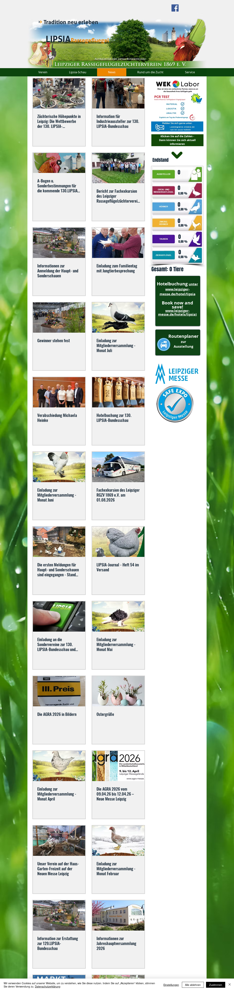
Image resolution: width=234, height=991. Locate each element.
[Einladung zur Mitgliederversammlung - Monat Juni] (59, 467)
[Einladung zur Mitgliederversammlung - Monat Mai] (118, 616)
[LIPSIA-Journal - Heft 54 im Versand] (118, 542)
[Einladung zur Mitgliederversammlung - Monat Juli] (118, 317)
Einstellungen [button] (171, 985)
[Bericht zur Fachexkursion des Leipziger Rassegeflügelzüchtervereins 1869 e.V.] (118, 168)
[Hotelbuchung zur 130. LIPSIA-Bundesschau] (118, 392)
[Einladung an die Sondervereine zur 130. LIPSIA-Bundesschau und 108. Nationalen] (59, 616)
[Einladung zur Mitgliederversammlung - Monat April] (59, 766)
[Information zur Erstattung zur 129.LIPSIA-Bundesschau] (59, 915)
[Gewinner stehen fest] (59, 317)
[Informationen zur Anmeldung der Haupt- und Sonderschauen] (59, 243)
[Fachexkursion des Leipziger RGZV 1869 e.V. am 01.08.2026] (118, 467)
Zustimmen (215, 985)
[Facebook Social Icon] (175, 8)
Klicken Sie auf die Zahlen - (177, 136)
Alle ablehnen (193, 985)
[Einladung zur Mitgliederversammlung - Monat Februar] (118, 841)
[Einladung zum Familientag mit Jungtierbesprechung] (118, 243)
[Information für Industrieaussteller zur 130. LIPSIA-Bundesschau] (118, 93)
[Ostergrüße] (118, 691)
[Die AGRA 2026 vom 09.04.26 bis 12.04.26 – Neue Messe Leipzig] (118, 766)
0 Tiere (177, 269)
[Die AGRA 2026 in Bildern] (59, 691)
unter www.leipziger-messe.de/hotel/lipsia (179, 289)
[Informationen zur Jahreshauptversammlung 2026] (118, 915)
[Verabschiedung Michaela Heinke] (59, 392)
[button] (177, 111)
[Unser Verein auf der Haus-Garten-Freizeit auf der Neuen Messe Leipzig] (59, 841)
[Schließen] (229, 984)
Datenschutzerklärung (47, 986)
